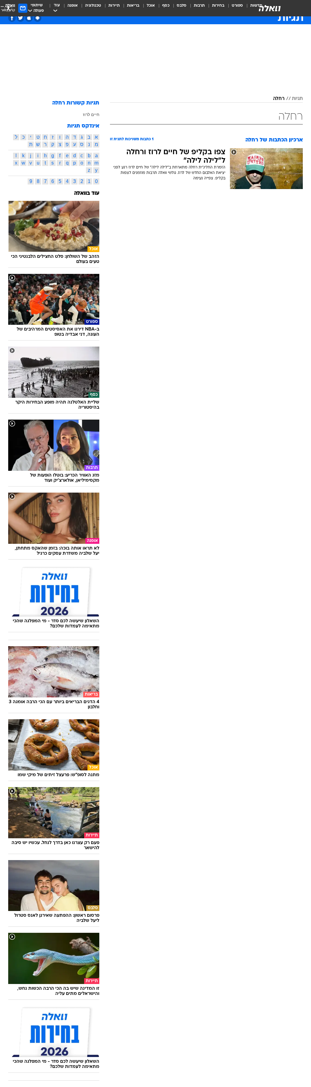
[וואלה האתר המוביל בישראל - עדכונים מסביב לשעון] (270, 8)
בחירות (218, 6)
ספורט (237, 6)
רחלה (279, 98)
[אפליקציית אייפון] (29, 18)
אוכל (151, 6)
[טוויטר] (20, 18)
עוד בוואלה (86, 193)
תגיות (297, 98)
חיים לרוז (91, 114)
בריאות (133, 6)
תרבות (199, 6)
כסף (165, 6)
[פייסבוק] (12, 18)
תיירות (114, 6)
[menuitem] (233, 8)
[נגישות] (8, 8)
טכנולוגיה (93, 6)
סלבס (181, 6)
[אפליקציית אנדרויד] (37, 18)
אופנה (72, 6)
